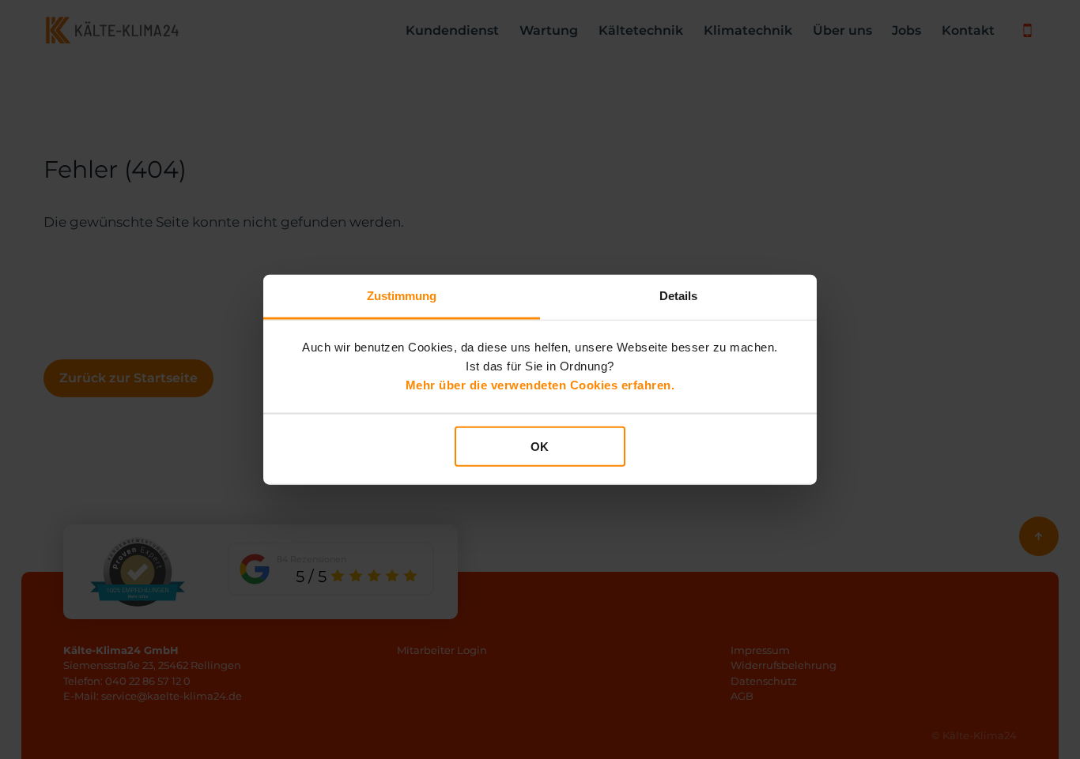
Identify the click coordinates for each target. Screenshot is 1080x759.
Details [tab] (678, 295)
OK (540, 446)
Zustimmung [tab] (402, 295)
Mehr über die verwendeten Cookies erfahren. (540, 385)
